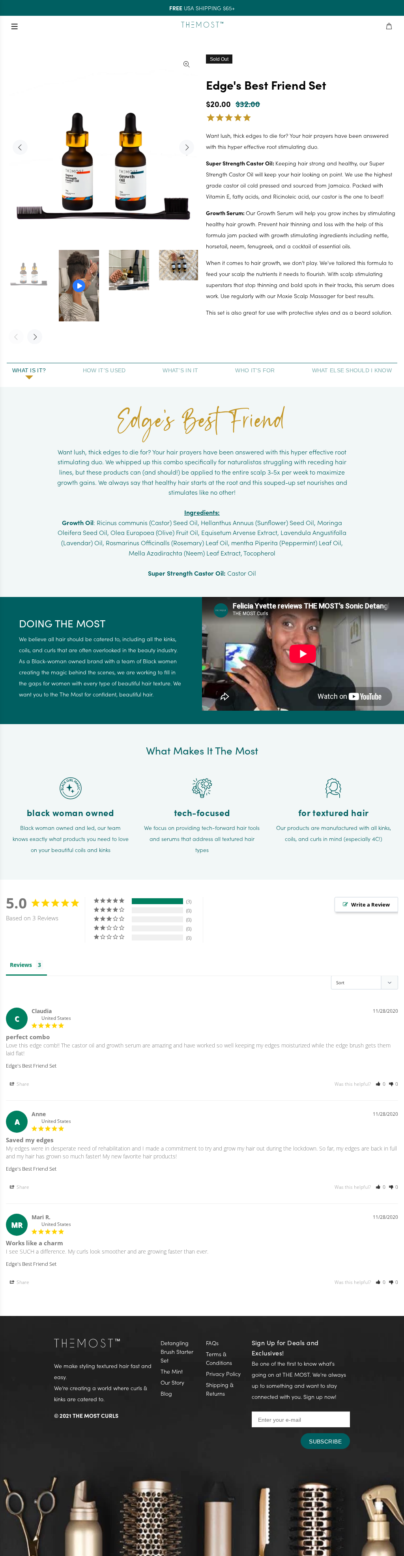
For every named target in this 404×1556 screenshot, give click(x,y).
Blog (166, 1393)
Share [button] (22, 1084)
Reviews (21, 965)
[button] (380, 1084)
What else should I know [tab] (352, 370)
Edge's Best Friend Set (31, 1065)
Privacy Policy (223, 1374)
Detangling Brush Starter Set (177, 1351)
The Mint (172, 1371)
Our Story (172, 1382)
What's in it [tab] (180, 370)
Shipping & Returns (220, 1389)
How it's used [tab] (104, 370)
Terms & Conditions (219, 1358)
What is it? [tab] (29, 370)
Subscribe (325, 1441)
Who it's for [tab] (255, 370)
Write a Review (370, 904)
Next (186, 147)
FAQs (212, 1343)
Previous (20, 147)
